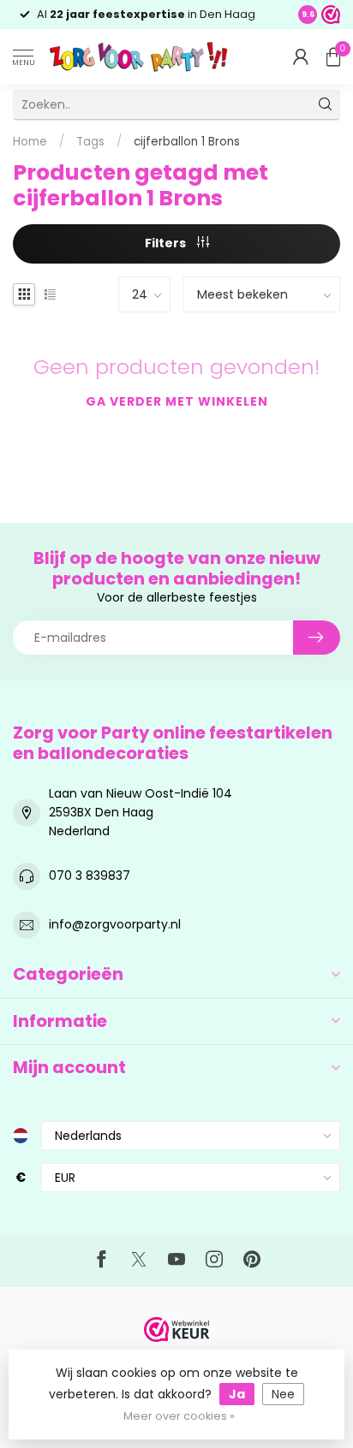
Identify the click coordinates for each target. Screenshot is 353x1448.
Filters (166, 243)
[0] (333, 56)
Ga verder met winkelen (177, 401)
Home (30, 142)
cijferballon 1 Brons (187, 142)
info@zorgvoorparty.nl (115, 924)
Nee (283, 1394)
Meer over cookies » (179, 1416)
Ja (237, 1394)
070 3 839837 (89, 875)
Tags (90, 142)
